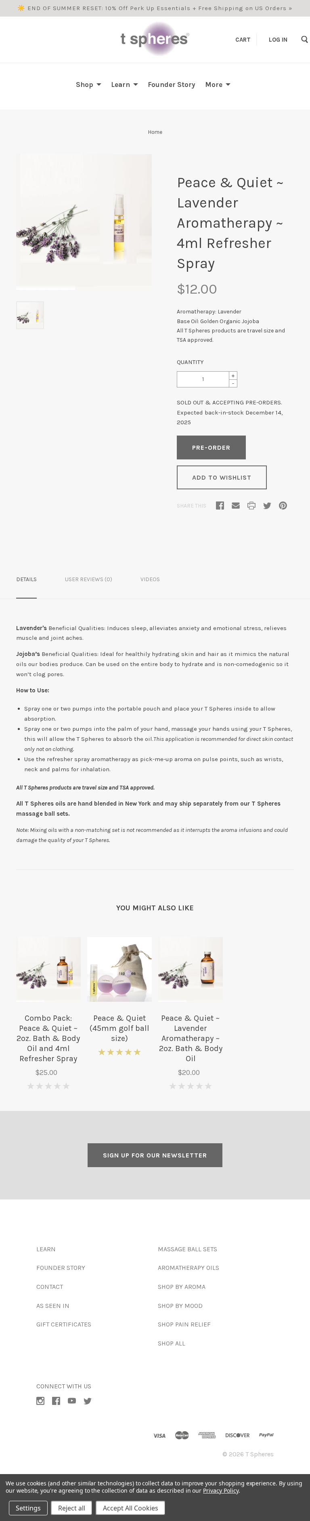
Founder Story (171, 84)
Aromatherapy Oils (188, 1267)
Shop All (171, 1343)
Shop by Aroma (181, 1286)
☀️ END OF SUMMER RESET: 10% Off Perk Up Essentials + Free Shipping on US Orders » (155, 8)
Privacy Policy (220, 1490)
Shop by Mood (180, 1305)
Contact (49, 1286)
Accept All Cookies (130, 1508)
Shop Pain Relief (184, 1324)
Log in (278, 39)
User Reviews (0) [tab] (88, 579)
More (213, 84)
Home (155, 132)
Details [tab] (26, 579)
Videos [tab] (150, 579)
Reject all (71, 1508)
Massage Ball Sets (187, 1249)
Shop (84, 84)
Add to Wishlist (221, 477)
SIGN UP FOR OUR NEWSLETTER (155, 1155)
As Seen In (52, 1305)
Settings (28, 1508)
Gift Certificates (63, 1324)
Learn (120, 84)
